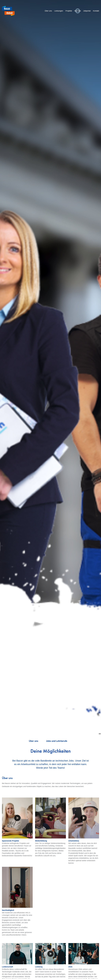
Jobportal (87, 11)
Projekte (68, 11)
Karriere (77, 11)
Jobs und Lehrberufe (56, 741)
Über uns (48, 11)
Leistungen (58, 11)
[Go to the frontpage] (8, 11)
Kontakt (96, 11)
